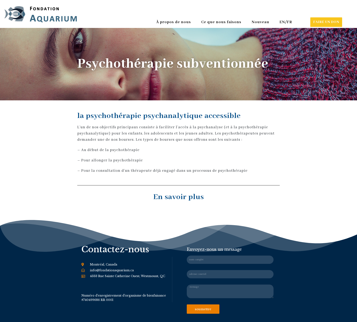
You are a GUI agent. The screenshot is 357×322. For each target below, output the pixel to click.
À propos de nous (173, 22)
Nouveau (260, 22)
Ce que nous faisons (221, 22)
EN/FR (286, 22)
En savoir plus (178, 197)
